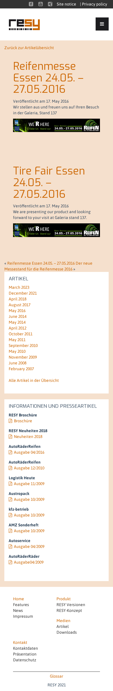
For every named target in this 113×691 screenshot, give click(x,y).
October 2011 (20, 334)
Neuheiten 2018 (28, 436)
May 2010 (17, 351)
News (18, 610)
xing (50, 4)
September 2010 (23, 345)
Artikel (63, 626)
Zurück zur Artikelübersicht (29, 47)
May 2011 (17, 339)
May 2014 (17, 322)
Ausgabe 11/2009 (29, 483)
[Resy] (28, 24)
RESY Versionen (71, 604)
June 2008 (17, 363)
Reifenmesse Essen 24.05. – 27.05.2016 (48, 77)
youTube (40, 4)
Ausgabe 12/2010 (29, 468)
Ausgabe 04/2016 (29, 452)
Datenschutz (24, 660)
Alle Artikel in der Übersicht (34, 380)
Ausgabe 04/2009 (29, 546)
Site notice (66, 4)
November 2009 (23, 357)
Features (21, 604)
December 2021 (23, 293)
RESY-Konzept (69, 610)
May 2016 (17, 310)
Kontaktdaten (25, 648)
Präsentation (25, 654)
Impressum (23, 616)
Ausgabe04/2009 (28, 562)
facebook (31, 4)
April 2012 (17, 328)
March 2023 (19, 287)
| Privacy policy (93, 4)
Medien (63, 620)
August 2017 (19, 304)
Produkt (64, 598)
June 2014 (17, 316)
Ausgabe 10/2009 (29, 499)
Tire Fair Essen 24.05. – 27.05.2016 (49, 182)
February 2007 (21, 368)
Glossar (56, 676)
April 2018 (17, 299)
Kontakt (20, 642)
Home (18, 598)
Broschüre (23, 420)
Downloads (67, 632)
